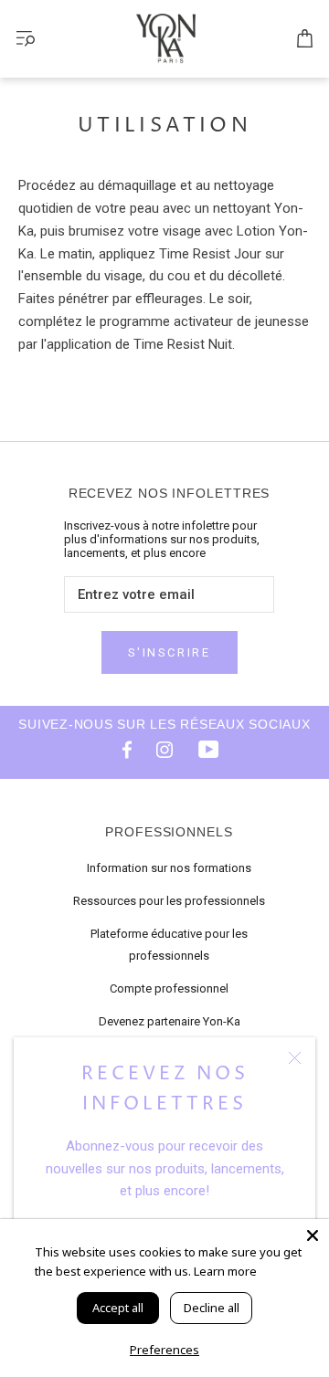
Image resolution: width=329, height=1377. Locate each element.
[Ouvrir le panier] (305, 39)
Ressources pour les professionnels (169, 901)
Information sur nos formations (169, 868)
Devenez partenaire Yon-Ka (169, 1021)
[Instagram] (164, 749)
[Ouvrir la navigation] (25, 38)
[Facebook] (121, 749)
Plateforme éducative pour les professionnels (169, 944)
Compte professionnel (169, 988)
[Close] (312, 1235)
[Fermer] (295, 1058)
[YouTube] (208, 749)
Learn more (225, 1271)
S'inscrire (169, 652)
